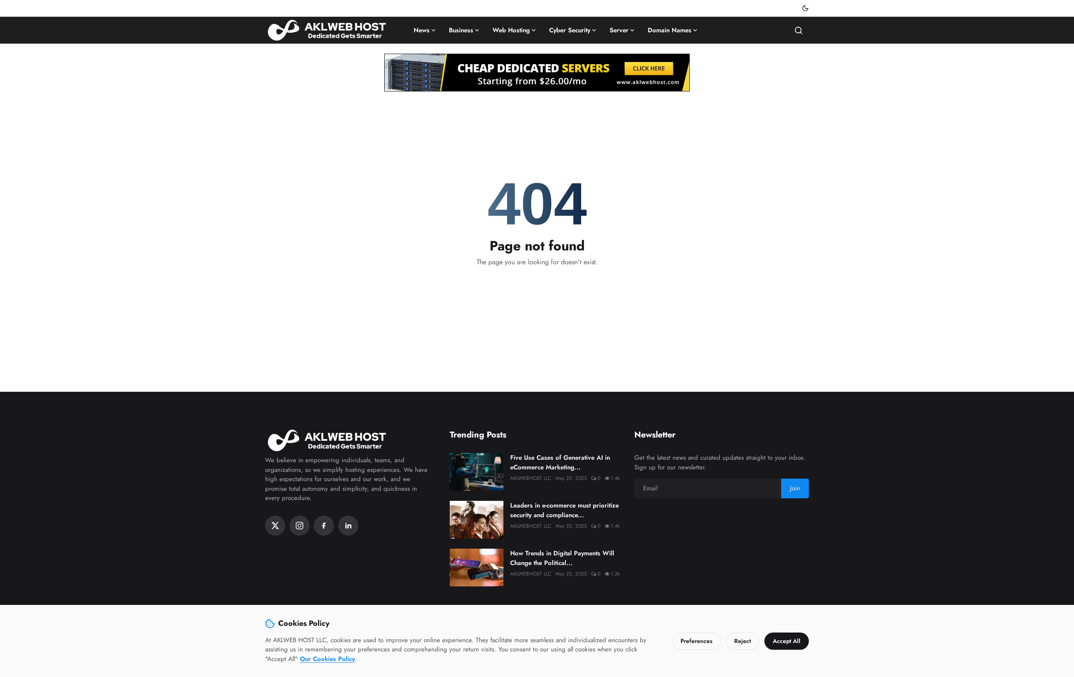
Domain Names (669, 30)
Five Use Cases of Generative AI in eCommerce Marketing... (560, 462)
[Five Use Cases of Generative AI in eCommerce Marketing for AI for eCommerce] (476, 472)
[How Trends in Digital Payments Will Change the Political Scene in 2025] (476, 567)
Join (795, 488)
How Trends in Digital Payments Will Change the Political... (562, 558)
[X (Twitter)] (275, 526)
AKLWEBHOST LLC (530, 478)
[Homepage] (328, 30)
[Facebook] (324, 526)
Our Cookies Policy (327, 659)
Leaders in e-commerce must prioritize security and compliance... (564, 510)
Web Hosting (511, 30)
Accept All (786, 641)
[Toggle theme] (805, 8)
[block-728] (537, 72)
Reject (742, 641)
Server (619, 30)
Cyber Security (569, 30)
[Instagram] (299, 526)
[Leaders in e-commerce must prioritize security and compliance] (476, 520)
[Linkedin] (348, 526)
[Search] (798, 30)
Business (461, 30)
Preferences (696, 641)
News (422, 30)
